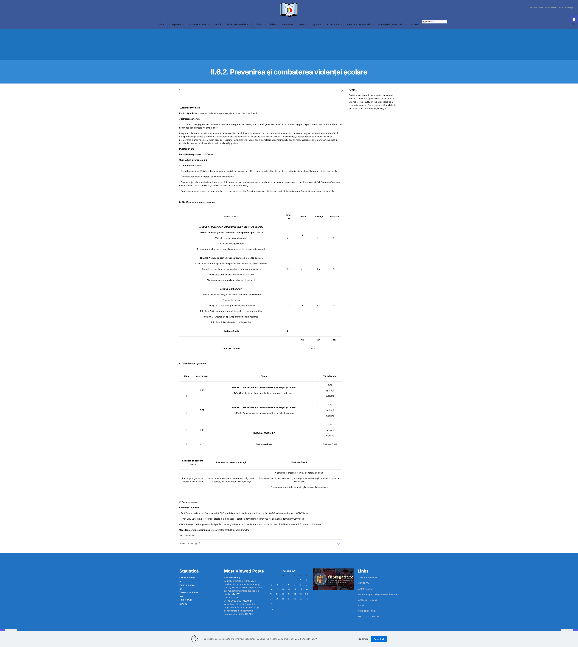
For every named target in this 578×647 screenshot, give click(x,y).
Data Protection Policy (306, 639)
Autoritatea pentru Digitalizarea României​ (378, 594)
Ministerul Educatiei (367, 577)
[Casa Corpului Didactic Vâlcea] (289, 10)
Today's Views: (187, 585)
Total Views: (186, 599)
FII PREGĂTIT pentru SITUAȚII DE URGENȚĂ (552, 7)
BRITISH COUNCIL (367, 611)
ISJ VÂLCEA (364, 583)
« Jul (271, 609)
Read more (363, 639)
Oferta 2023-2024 (233, 600)
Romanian (430, 21)
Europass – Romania (367, 600)
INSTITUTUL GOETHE (368, 616)
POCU (361, 605)
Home (227, 577)
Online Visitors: (187, 577)
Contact (228, 597)
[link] (183, 24)
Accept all (379, 639)
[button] (574, 19)
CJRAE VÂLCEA (365, 588)
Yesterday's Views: (189, 592)
